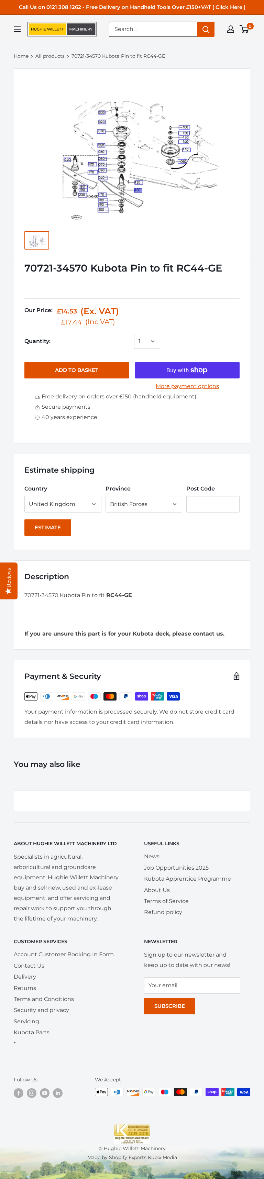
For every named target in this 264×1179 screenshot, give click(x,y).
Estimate (48, 527)
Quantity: (37, 341)
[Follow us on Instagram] (31, 1093)
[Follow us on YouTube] (45, 1093)
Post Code (200, 488)
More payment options (187, 386)
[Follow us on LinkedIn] (58, 1093)
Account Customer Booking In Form (64, 954)
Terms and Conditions (44, 999)
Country (35, 488)
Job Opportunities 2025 (176, 867)
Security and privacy (41, 1010)
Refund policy (163, 912)
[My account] (230, 29)
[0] (244, 29)
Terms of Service (166, 901)
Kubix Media (162, 1157)
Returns (25, 988)
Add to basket (76, 370)
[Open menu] (17, 29)
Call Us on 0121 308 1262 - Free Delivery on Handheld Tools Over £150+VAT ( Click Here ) (132, 7)
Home (21, 56)
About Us (157, 890)
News (152, 856)
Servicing (26, 1021)
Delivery (25, 976)
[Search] (205, 29)
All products (50, 56)
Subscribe (169, 1006)
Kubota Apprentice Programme (187, 878)
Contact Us (29, 965)
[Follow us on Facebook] (18, 1093)
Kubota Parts (32, 1032)
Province (118, 488)
